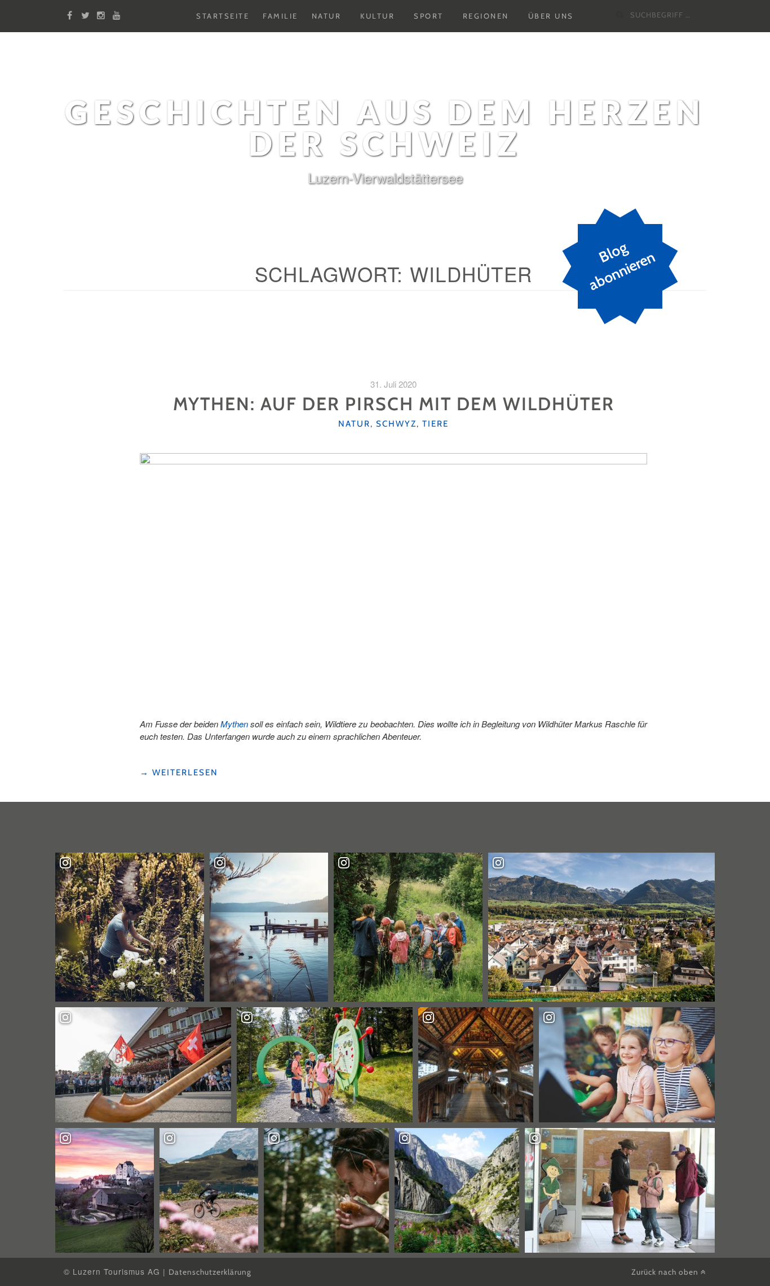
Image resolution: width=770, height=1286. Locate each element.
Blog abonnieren (622, 266)
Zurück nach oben (666, 1271)
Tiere (435, 424)
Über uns (551, 16)
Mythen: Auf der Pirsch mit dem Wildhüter (393, 404)
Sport (429, 16)
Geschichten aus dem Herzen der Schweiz (385, 128)
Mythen (234, 724)
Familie (280, 16)
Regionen (486, 16)
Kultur (377, 16)
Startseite (222, 16)
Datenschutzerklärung (210, 1271)
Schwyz (396, 424)
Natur (327, 16)
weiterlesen (179, 773)
